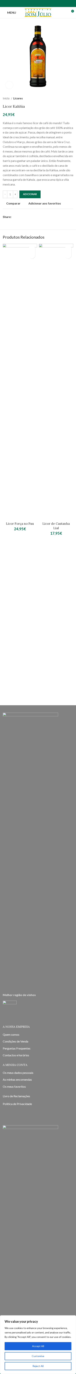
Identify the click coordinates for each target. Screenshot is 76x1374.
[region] (38, 1344)
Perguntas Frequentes (16, 1048)
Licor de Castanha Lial (56, 526)
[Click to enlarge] (9, 85)
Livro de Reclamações (16, 1096)
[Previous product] (64, 98)
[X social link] (19, 216)
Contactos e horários (16, 1055)
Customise (38, 1356)
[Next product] (71, 98)
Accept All (38, 1346)
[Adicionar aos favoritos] (32, 249)
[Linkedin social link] (27, 216)
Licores (18, 98)
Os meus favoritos (14, 1086)
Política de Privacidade (17, 1104)
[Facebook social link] (61, 3)
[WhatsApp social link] (70, 3)
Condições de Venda (15, 1041)
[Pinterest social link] (23, 216)
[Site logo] (38, 12)
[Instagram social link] (66, 3)
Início (6, 98)
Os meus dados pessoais (18, 1072)
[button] (32, 255)
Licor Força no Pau (20, 524)
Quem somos (11, 1034)
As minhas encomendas (17, 1079)
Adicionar (30, 194)
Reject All (38, 1366)
